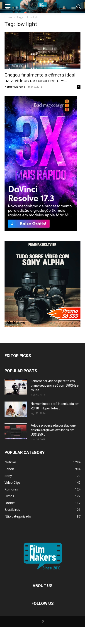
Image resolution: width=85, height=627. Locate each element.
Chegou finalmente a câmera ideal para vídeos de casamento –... (40, 77)
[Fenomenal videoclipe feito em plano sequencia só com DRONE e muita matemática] (16, 387)
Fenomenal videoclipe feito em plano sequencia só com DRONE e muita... (55, 385)
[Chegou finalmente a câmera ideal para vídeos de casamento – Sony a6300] (42, 50)
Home (8, 17)
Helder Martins (15, 86)
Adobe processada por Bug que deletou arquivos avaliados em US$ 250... (53, 430)
